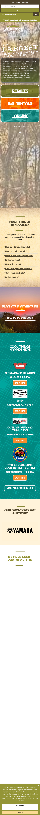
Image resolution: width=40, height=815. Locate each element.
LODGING (20, 115)
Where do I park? (13, 264)
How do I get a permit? (16, 251)
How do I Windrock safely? (17, 247)
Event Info (20, 383)
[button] (20, 39)
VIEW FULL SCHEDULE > (20, 488)
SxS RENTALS (20, 103)
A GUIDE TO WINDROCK (20, 317)
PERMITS (20, 90)
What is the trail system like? (19, 255)
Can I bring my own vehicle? (18, 268)
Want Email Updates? (20, 2)
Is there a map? (12, 260)
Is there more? (12, 277)
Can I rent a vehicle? (15, 273)
